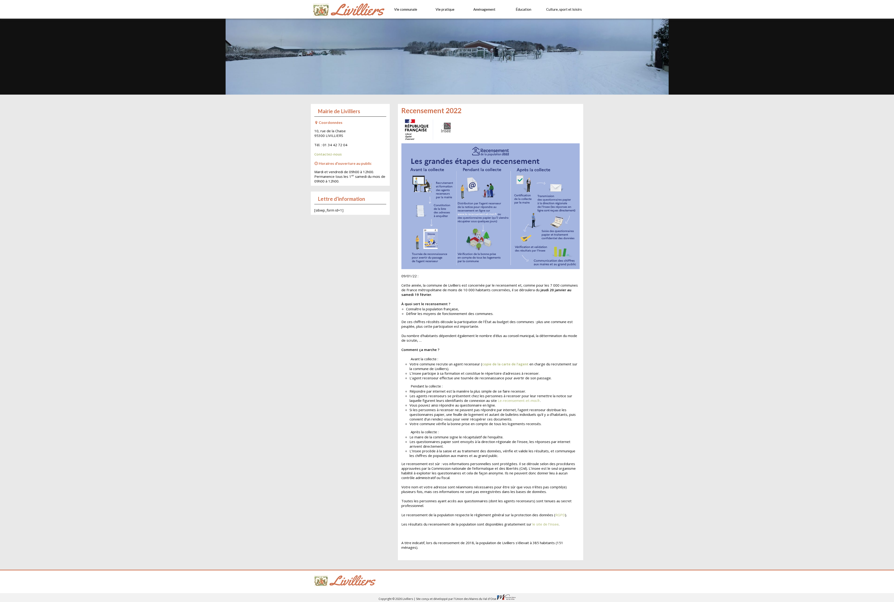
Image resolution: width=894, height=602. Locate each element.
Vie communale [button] (405, 9)
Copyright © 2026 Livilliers (396, 599)
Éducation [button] (523, 9)
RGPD (560, 515)
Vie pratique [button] (445, 9)
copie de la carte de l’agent (505, 364)
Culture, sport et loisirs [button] (564, 9)
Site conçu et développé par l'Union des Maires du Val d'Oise (456, 599)
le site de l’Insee (545, 524)
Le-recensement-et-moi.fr (519, 400)
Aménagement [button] (484, 9)
